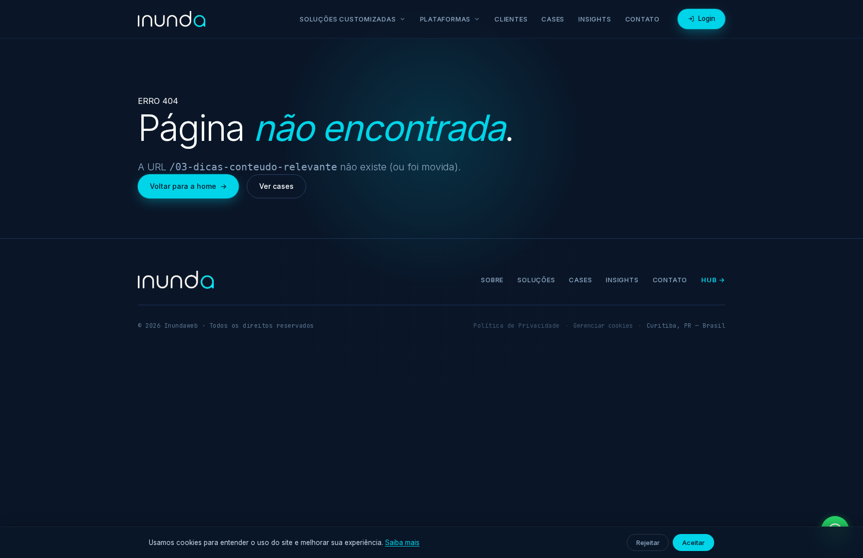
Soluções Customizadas (348, 19)
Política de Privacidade (516, 326)
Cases (552, 19)
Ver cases (276, 186)
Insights (594, 19)
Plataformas (445, 19)
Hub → (713, 280)
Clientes (510, 19)
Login (706, 18)
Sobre (492, 280)
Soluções (536, 280)
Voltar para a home (188, 186)
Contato (642, 19)
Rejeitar (647, 543)
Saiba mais (402, 543)
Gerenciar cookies (603, 326)
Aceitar (693, 543)
